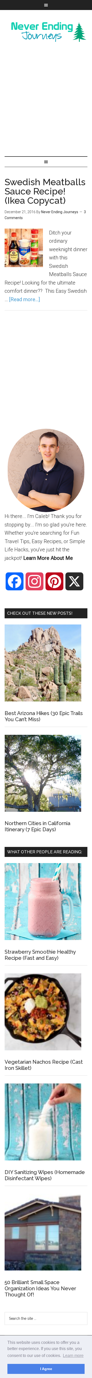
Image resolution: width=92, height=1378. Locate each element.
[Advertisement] (46, 100)
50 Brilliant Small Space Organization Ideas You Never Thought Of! (40, 1288)
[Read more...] (24, 299)
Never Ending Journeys (46, 31)
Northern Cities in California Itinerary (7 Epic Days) (37, 826)
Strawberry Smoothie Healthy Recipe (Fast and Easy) (40, 955)
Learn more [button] (73, 1355)
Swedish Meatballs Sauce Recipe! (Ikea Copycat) (45, 191)
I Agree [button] (46, 1369)
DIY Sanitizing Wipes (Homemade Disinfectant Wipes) (45, 1175)
